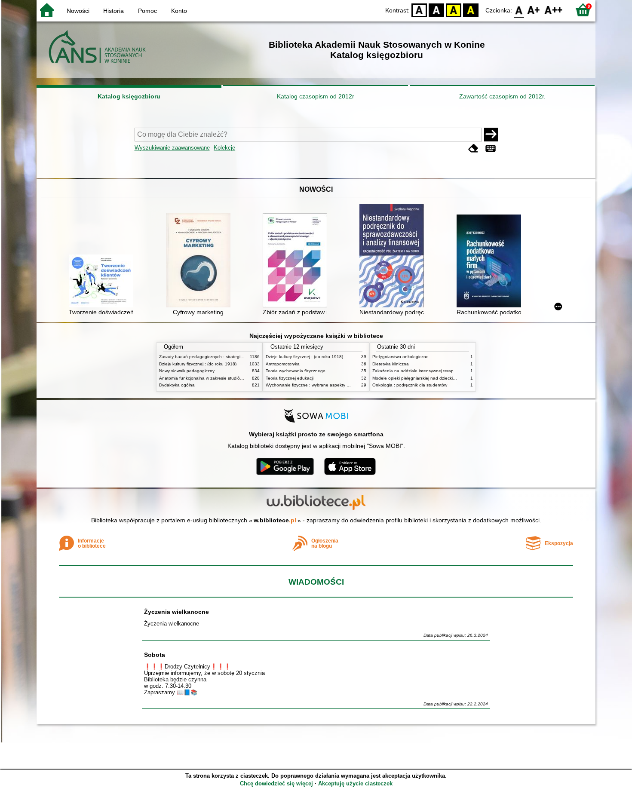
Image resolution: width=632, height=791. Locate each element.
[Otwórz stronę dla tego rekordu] (103, 281)
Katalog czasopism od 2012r (315, 96)
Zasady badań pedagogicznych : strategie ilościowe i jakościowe (223, 356)
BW (436, 9)
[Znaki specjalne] (490, 148)
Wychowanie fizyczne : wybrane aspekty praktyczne (317, 385)
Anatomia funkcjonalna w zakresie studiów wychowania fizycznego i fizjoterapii (236, 378)
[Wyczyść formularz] (473, 148)
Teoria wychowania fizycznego (295, 370)
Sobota (154, 654)
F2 (553, 9)
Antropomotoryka (283, 364)
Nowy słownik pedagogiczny (187, 370)
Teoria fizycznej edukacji (289, 378)
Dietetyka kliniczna (390, 364)
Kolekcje (224, 147)
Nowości (78, 10)
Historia (113, 10)
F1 (534, 9)
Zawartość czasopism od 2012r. (502, 96)
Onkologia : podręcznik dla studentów (409, 385)
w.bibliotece (275, 520)
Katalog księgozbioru (129, 96)
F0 (519, 9)
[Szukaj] (491, 134)
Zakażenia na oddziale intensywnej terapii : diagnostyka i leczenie (437, 370)
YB (453, 9)
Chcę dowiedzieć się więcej (276, 783)
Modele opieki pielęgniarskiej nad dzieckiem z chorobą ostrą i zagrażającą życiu (451, 378)
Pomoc (147, 10)
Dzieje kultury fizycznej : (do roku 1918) (197, 364)
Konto (179, 10)
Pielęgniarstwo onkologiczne (400, 356)
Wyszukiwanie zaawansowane (172, 147)
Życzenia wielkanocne (176, 611)
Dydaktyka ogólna (177, 385)
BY (471, 9)
